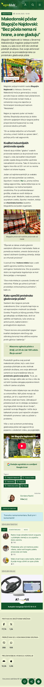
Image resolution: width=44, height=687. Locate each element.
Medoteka (10, 482)
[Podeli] (31, 681)
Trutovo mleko (29, 477)
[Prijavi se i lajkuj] (25, 681)
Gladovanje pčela (13, 486)
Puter (25, 486)
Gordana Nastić (26, 496)
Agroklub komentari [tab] (9, 508)
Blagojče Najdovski (13, 477)
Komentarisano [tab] (14, 530)
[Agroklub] (9, 4)
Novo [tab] (26, 530)
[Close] (33, 5)
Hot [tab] (4, 530)
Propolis (22, 482)
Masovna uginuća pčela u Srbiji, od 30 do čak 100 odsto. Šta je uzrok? (24, 349)
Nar (22, 181)
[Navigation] (40, 5)
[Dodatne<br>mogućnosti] (38, 681)
